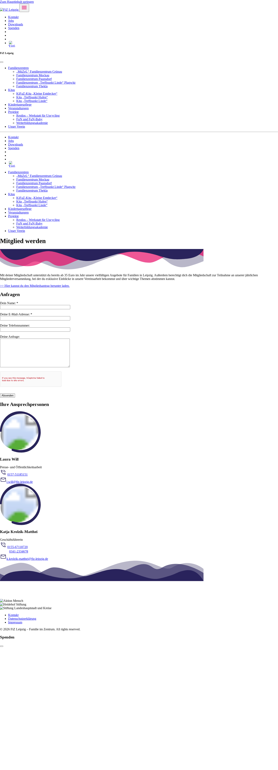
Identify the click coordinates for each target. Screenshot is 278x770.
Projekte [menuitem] (13, 112)
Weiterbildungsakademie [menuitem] (32, 123)
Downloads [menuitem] (15, 24)
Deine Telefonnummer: (15, 325)
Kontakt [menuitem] (13, 17)
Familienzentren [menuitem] (18, 68)
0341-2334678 (18, 551)
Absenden (7, 395)
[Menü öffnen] (24, 8)
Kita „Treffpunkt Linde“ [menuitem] (31, 101)
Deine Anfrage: (10, 336)
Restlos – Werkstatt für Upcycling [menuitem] (38, 115)
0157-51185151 (17, 474)
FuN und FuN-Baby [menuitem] (29, 119)
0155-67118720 (17, 547)
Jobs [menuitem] (11, 20)
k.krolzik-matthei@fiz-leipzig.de (27, 558)
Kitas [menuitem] (11, 90)
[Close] (1, 62)
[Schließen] (1, 646)
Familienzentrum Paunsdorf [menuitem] (34, 79)
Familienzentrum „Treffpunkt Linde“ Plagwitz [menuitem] (46, 82)
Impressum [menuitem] (15, 622)
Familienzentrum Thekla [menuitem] (32, 86)
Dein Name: (9, 303)
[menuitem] (9, 31)
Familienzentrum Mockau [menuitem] (32, 75)
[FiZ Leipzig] (9, 9)
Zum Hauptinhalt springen (17, 1)
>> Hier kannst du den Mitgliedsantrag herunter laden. (35, 285)
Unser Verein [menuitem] (16, 126)
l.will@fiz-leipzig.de (20, 482)
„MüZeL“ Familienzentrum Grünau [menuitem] (39, 71)
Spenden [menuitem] (13, 28)
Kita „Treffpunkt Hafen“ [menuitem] (32, 97)
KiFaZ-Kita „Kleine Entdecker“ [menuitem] (36, 93)
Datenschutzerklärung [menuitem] (22, 618)
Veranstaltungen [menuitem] (18, 108)
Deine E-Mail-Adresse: (16, 314)
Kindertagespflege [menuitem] (20, 104)
